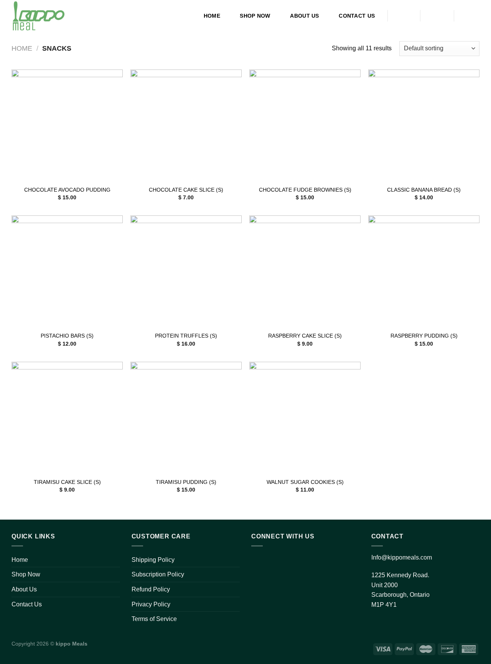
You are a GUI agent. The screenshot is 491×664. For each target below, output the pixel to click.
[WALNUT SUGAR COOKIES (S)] (305, 417)
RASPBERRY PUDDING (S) (424, 336)
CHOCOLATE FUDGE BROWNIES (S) (305, 190)
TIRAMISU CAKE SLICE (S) (67, 482)
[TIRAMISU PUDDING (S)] (186, 417)
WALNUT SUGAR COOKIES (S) (305, 482)
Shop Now (255, 16)
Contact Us (357, 16)
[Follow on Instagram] (274, 560)
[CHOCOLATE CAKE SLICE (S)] (186, 125)
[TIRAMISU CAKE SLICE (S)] (67, 417)
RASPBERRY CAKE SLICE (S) (305, 336)
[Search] (404, 16)
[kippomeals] (43, 15)
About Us (304, 16)
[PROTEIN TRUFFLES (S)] (186, 271)
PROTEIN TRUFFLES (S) (186, 336)
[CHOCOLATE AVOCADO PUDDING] (67, 125)
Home (212, 16)
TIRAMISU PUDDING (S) (186, 482)
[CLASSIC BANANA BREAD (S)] (423, 125)
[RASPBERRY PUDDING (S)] (423, 271)
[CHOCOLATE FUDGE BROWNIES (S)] (305, 125)
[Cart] (470, 15)
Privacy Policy (151, 604)
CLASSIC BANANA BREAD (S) (424, 190)
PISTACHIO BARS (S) (67, 336)
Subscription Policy (158, 574)
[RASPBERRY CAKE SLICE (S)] (305, 271)
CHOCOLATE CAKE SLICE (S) (186, 190)
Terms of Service (154, 619)
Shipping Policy (153, 559)
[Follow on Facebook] (259, 560)
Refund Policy (151, 589)
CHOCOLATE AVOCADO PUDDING (67, 190)
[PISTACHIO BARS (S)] (67, 271)
